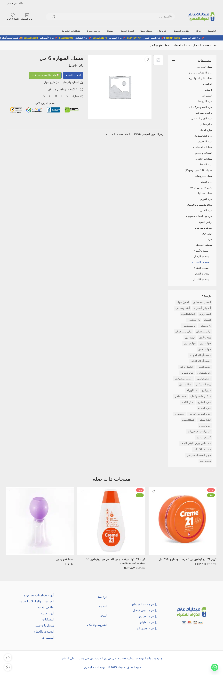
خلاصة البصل (204, 366)
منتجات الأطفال (201, 279)
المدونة (134, 30)
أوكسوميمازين (182, 307)
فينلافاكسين (188, 419)
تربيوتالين (190, 337)
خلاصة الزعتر (186, 366)
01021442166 (186, 37)
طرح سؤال (49, 81)
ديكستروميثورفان (184, 378)
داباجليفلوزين (204, 372)
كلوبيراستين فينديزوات (199, 431)
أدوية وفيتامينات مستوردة (39, 594)
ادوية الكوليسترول (203, 135)
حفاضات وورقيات (203, 227)
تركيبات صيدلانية (203, 112)
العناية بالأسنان (201, 250)
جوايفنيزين (205, 342)
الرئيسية (213, 30)
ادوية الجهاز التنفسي (201, 118)
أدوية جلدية (47, 612)
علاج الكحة (187, 401)
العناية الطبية (147, 30)
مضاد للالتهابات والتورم (200, 78)
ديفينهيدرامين (204, 378)
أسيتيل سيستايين (202, 301)
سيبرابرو (206, 389)
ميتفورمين (205, 460)
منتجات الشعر (202, 273)
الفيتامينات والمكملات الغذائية (36, 600)
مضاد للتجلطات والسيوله (199, 204)
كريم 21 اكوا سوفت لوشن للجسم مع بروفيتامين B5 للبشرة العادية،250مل (115, 560)
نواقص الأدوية (205, 221)
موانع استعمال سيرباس (199, 454)
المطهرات (207, 95)
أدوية (209, 238)
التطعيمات (207, 83)
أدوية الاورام (206, 198)
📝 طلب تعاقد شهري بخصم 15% (45, 74)
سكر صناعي (206, 123)
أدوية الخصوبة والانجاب (200, 106)
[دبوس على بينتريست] (56, 95)
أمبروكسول (183, 301)
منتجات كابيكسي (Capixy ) (198, 170)
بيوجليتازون (205, 337)
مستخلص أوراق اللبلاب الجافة (195, 442)
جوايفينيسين (204, 348)
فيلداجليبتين (205, 419)
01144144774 (147, 37)
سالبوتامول (185, 384)
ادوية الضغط (206, 164)
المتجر (103, 615)
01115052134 (44, 37)
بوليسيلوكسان (203, 331)
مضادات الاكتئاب (203, 158)
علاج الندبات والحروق (200, 413)
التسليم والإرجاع (71, 81)
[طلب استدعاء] (7, 657)
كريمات (208, 89)
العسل (207, 319)
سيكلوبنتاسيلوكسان (200, 395)
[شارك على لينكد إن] (50, 95)
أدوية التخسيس (204, 141)
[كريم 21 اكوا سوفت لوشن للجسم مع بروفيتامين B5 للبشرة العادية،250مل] (111, 520)
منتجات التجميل (189, 30)
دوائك (202, 30)
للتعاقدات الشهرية (103, 30)
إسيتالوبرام (205, 313)
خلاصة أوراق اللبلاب (201, 360)
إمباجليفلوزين (188, 313)
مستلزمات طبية (44, 625)
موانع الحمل (206, 129)
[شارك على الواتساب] (44, 95)
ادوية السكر (206, 181)
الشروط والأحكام (97, 624)
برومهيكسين (189, 325)
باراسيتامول (194, 319)
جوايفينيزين (190, 342)
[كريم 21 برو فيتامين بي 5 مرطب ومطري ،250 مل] (182, 520)
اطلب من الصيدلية (73, 74)
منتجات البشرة (201, 267)
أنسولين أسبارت (202, 307)
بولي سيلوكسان (183, 331)
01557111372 (113, 37)
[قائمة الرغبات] (147, 58)
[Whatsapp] (214, 667)
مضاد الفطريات (204, 66)
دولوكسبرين (187, 372)
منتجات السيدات (181, 44)
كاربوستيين (205, 425)
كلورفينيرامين (204, 436)
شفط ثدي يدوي (65, 558)
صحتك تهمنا (162, 30)
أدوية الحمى (206, 210)
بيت (214, 44)
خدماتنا (175, 30)
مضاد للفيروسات (203, 175)
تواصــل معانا (121, 30)
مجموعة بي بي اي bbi (201, 187)
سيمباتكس (180, 395)
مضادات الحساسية (202, 146)
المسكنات (48, 618)
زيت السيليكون (203, 384)
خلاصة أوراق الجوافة (200, 354)
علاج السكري (204, 401)
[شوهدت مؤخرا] (7, 667)
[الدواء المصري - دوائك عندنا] (202, 17)
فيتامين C (179, 413)
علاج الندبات (204, 407)
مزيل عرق (207, 233)
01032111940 (79, 37)
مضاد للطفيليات (204, 192)
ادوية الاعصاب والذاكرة (200, 72)
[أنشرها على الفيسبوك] (62, 95)
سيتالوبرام (192, 389)
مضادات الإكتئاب (202, 448)
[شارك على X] (67, 95)
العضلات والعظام (203, 152)
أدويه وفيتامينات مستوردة (199, 215)
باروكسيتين (205, 325)
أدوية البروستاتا (204, 100)
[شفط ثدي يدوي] (40, 520)
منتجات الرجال (201, 256)
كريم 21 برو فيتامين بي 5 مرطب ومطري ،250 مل (187, 558)
